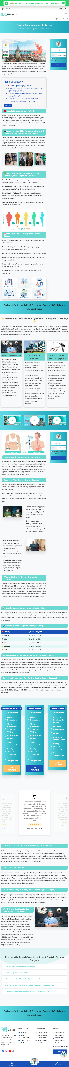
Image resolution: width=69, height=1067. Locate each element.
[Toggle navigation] (66, 14)
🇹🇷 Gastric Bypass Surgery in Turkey (19, 86)
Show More (8, 105)
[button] (34, 3)
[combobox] (54, 55)
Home (22, 29)
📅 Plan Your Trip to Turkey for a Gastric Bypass (23, 99)
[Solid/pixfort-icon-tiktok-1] (13, 1051)
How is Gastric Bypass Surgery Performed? (21, 101)
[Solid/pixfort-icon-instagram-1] (6, 1051)
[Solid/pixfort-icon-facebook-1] (2, 1051)
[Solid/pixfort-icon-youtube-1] (10, 1051)
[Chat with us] (63, 1055)
